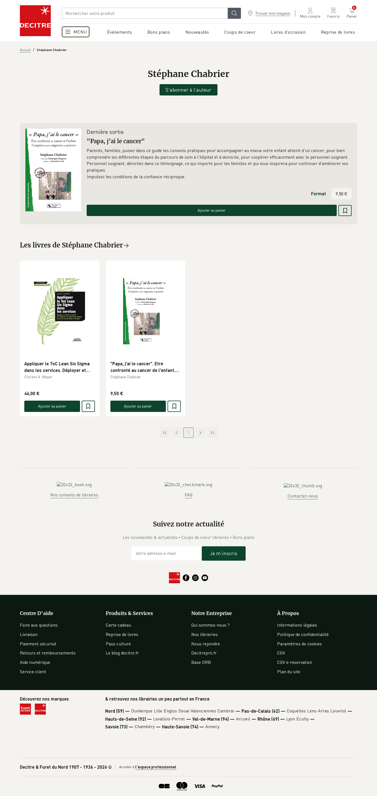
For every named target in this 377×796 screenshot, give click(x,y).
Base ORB (201, 662)
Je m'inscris (223, 553)
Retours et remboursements (48, 653)
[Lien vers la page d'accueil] (35, 20)
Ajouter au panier (212, 210)
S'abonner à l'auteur (188, 90)
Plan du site (288, 671)
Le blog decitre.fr (122, 653)
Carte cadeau (118, 625)
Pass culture (118, 643)
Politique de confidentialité (303, 634)
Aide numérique (35, 662)
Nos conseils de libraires (74, 494)
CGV (281, 653)
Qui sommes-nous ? (210, 625)
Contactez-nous (303, 496)
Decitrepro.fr (204, 653)
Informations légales (297, 625)
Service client (33, 671)
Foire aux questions (39, 625)
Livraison (29, 634)
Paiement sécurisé (38, 643)
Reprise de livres (122, 634)
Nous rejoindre (205, 643)
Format (318, 193)
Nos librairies (204, 634)
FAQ (188, 494)
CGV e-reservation (294, 662)
